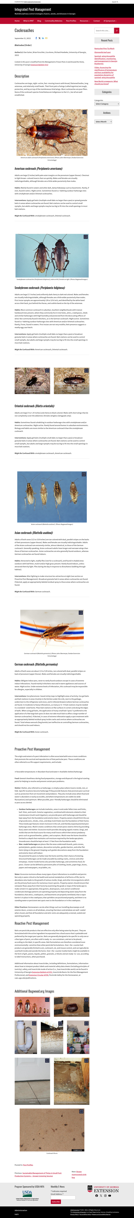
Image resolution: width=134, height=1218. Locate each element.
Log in (17, 1214)
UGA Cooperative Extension (32, 2)
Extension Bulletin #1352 (42, 972)
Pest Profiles (28, 1165)
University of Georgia (79, 1212)
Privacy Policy (74, 1214)
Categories (98, 100)
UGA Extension (74, 1210)
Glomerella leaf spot (102, 52)
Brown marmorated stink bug (79, 1175)
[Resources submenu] (89, 20)
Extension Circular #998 (38, 975)
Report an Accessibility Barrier (101, 1214)
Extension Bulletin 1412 (39, 65)
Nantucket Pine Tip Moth (104, 49)
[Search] (116, 31)
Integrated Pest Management (33, 9)
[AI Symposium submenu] (116, 20)
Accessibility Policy (85, 1214)
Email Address (57, 1194)
